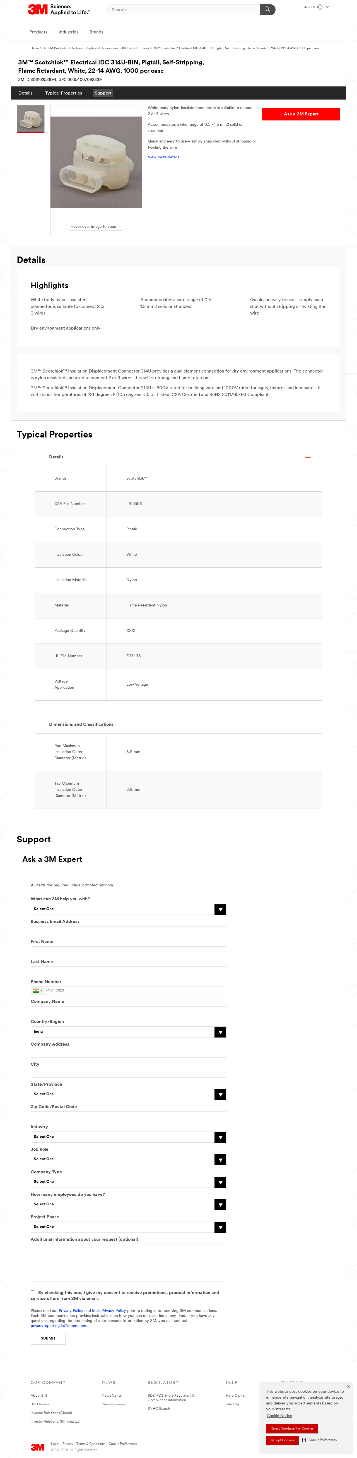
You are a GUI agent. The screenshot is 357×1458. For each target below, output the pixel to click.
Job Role (40, 1149)
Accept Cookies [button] (282, 1440)
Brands (96, 32)
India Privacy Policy (109, 1311)
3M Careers (40, 1404)
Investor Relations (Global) (51, 1413)
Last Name (42, 962)
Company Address (50, 1044)
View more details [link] (163, 157)
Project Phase (45, 1217)
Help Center (235, 1395)
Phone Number (46, 982)
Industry (39, 1127)
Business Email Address (55, 922)
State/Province (46, 1084)
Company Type (46, 1172)
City (35, 1064)
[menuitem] (25, 93)
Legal (55, 1444)
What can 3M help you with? (60, 899)
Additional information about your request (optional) (84, 1239)
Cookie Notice (279, 1416)
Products (38, 32)
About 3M (39, 1395)
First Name (42, 942)
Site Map (233, 1404)
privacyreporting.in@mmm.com (58, 1326)
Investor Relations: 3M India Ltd (55, 1421)
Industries (68, 32)
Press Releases (114, 1404)
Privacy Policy (71, 1311)
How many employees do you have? (68, 1195)
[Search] (268, 9)
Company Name (47, 1002)
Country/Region (47, 1022)
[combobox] (37, 990)
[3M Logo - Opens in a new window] (59, 9)
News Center (112, 1395)
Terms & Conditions (90, 1444)
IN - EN (310, 7)
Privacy (67, 1444)
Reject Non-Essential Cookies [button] (292, 1428)
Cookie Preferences (122, 1444)
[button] (319, 1440)
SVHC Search (159, 1409)
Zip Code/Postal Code (54, 1107)
